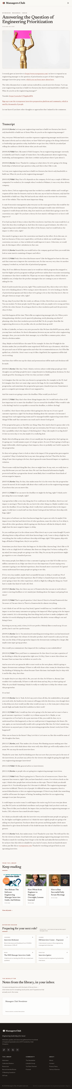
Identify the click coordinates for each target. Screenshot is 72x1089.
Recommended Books (9, 1069)
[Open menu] (68, 3)
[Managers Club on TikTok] (4, 1049)
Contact (51, 1063)
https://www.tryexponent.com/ (36, 74)
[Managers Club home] (14, 3)
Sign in (68, 1086)
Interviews (6, 13)
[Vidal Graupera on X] (8, 1049)
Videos (24, 13)
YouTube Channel (31, 1066)
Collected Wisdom (8, 1063)
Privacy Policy (53, 1066)
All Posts (4, 1075)
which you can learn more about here (40, 80)
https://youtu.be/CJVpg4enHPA (21, 96)
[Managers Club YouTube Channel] (17, 1049)
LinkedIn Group (30, 1063)
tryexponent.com (25, 846)
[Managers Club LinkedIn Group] (13, 1049)
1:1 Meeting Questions (8, 1072)
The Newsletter (30, 1060)
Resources (16, 13)
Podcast (28, 1069)
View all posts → (7, 910)
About (51, 1060)
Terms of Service (54, 1069)
